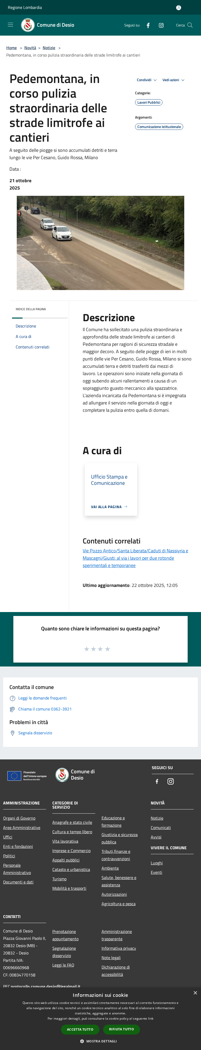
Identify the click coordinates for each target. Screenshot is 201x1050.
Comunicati (161, 827)
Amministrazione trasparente (117, 935)
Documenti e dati (18, 882)
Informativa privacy (119, 948)
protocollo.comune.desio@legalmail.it (45, 986)
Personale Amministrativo (17, 869)
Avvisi (156, 837)
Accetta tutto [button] (80, 1029)
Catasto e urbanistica (71, 869)
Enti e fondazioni (18, 846)
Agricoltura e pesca (119, 904)
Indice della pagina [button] (31, 309)
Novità (30, 48)
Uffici (7, 837)
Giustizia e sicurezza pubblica (120, 838)
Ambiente (110, 868)
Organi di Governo (19, 818)
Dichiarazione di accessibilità (116, 970)
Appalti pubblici (66, 860)
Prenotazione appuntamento (65, 935)
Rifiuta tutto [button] (121, 1029)
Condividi (144, 80)
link (150, 1018)
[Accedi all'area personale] (178, 8)
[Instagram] (159, 25)
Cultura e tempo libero (72, 832)
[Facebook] (146, 25)
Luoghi (157, 863)
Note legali (111, 957)
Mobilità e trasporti (69, 888)
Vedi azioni (171, 80)
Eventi (156, 872)
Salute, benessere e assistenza (119, 881)
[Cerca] (190, 25)
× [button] (195, 993)
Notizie (49, 48)
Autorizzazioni (114, 894)
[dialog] (100, 1018)
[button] (100, 1041)
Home (11, 48)
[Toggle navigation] (10, 24)
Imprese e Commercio (71, 850)
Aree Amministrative (21, 827)
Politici (9, 856)
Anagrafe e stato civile (72, 822)
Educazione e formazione (113, 821)
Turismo (59, 879)
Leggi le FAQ (63, 965)
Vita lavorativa (65, 841)
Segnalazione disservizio (64, 952)
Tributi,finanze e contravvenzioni (116, 855)
